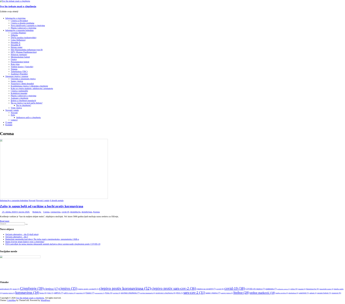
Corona (46, 212)
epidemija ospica (283, 289)
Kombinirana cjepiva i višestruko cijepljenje (29, 86)
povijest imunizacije (147, 293)
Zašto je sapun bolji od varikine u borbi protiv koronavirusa (41, 206)
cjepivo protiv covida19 (88, 289)
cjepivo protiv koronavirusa (125, 288)
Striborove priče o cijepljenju (28, 117)
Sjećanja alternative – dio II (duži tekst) (22, 234)
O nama (8, 122)
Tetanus (14, 69)
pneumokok (100, 293)
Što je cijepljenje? (23, 105)
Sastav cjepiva (17, 81)
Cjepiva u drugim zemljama (22, 23)
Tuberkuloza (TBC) (19, 71)
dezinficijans (87, 212)
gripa (294, 289)
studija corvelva (282, 293)
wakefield (304, 293)
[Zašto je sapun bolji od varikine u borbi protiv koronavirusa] (54, 198)
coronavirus (56, 212)
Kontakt (8, 125)
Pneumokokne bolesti (20, 62)
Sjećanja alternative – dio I (16, 237)
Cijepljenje (32, 288)
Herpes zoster (16, 47)
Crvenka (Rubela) (18, 33)
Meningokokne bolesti (20, 57)
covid (220, 289)
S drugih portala (56, 200)
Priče (13, 115)
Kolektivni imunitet (19, 93)
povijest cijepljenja (130, 293)
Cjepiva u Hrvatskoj (19, 21)
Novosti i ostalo (12, 110)
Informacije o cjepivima (15, 18)
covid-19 (65, 212)
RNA (179, 293)
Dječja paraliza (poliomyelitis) (23, 37)
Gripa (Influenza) (18, 40)
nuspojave (80, 293)
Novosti (14, 113)
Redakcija (37, 212)
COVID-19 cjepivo (255, 289)
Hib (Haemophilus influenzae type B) (27, 50)
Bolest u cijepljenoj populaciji (23, 100)
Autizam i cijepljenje (19, 98)
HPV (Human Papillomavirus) (24, 52)
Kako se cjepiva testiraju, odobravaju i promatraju (32, 88)
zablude (313, 293)
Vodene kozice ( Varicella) (22, 67)
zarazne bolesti (324, 293)
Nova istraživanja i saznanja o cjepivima (28, 25)
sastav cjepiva (213, 293)
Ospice (14, 59)
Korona (96, 212)
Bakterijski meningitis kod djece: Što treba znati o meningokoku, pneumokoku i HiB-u (42, 239)
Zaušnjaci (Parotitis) (19, 74)
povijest (116, 293)
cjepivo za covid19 (206, 289)
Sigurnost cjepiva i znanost (16, 76)
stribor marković (262, 292)
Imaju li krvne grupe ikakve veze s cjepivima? (24, 242)
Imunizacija (312, 289)
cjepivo (68, 288)
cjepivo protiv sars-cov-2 (173, 288)
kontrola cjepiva (8, 293)
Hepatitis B (15, 45)
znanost (336, 293)
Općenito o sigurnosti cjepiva (23, 79)
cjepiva (51, 288)
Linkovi (14, 120)
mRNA (58, 293)
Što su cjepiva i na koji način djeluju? (26, 103)
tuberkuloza (293, 293)
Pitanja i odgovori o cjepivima (23, 28)
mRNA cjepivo (70, 293)
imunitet (302, 289)
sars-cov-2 (194, 292)
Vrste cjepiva (16, 108)
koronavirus (27, 292)
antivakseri (6, 289)
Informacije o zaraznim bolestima (19, 30)
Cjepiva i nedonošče (19, 91)
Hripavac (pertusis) (19, 54)
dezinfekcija (75, 212)
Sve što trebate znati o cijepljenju (18, 6)
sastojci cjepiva (227, 293)
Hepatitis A (15, 42)
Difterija (14, 35)
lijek (50, 293)
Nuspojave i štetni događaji (22, 83)
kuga (43, 293)
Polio (109, 293)
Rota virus (15, 64)
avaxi (16, 289)
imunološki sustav (326, 289)
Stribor (241, 292)
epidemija (271, 289)
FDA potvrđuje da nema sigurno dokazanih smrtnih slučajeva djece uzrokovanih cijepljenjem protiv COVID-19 (52, 244)
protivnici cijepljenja (166, 293)
